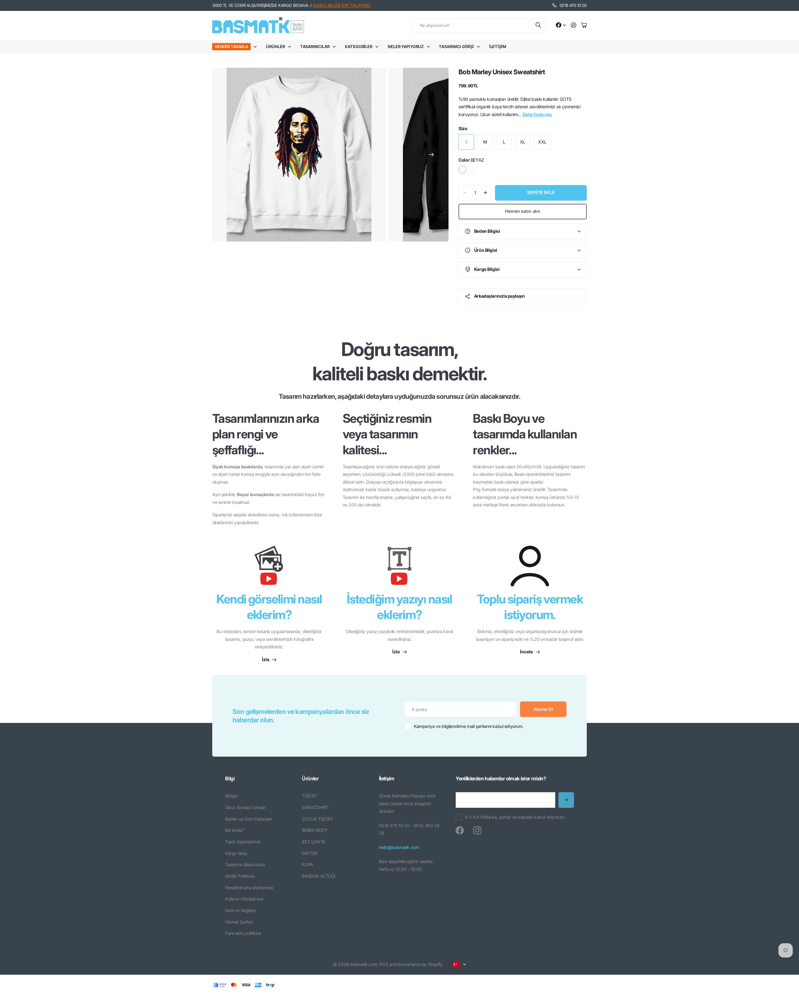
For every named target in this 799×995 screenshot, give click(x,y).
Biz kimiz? (234, 830)
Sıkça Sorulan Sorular (245, 807)
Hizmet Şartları (239, 921)
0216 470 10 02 (573, 5)
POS (383, 964)
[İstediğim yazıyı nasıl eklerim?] (399, 568)
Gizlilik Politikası (239, 876)
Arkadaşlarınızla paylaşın (499, 296)
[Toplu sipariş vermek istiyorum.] (530, 566)
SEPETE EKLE (540, 192)
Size (462, 128)
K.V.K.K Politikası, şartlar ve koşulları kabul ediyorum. (515, 817)
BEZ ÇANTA (313, 841)
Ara (539, 25)
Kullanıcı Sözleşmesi (244, 898)
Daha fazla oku (537, 114)
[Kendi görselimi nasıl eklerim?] (269, 568)
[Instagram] (477, 831)
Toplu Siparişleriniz (243, 841)
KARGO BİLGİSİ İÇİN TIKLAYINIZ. (342, 5)
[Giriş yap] (573, 25)
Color (471, 160)
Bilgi (229, 778)
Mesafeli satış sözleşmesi (249, 887)
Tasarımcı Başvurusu (244, 864)
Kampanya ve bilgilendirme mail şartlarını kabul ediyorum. (468, 726)
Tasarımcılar (315, 46)
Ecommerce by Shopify (420, 964)
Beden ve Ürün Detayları (248, 819)
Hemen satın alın (522, 211)
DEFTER (309, 853)
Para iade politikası (243, 933)
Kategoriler (358, 46)
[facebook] (460, 831)
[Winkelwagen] (584, 25)
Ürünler (275, 46)
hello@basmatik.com (399, 847)
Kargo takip (236, 853)
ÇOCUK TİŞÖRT (317, 819)
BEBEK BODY (315, 830)
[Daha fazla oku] (561, 25)
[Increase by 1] (485, 193)
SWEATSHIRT (315, 807)
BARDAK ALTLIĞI (318, 876)
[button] (431, 154)
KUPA (307, 864)
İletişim (497, 46)
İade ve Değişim (240, 910)
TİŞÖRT (309, 795)
